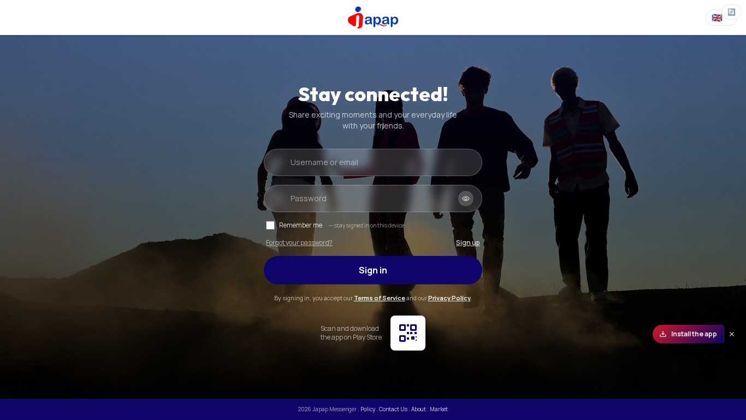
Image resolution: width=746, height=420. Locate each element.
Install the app (694, 334)
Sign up (468, 242)
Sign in (373, 270)
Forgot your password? (299, 242)
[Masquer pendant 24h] (731, 334)
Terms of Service (379, 298)
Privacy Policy (449, 298)
